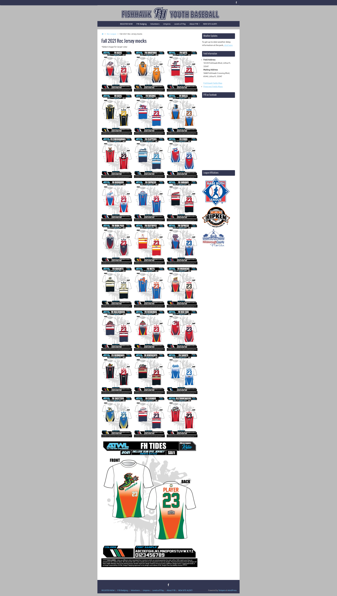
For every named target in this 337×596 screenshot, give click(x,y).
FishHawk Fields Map (212, 83)
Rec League (111, 34)
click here (228, 45)
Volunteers (135, 590)
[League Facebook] (236, 2)
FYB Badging (122, 590)
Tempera (222, 590)
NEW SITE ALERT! (185, 590)
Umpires (146, 590)
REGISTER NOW (108, 590)
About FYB (171, 590)
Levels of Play (158, 590)
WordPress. (232, 590)
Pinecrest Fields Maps (213, 86)
